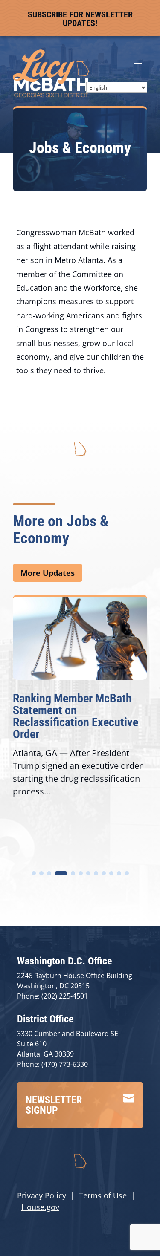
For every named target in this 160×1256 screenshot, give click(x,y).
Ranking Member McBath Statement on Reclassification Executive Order (75, 716)
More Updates (47, 573)
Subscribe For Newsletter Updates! (80, 18)
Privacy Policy (41, 1195)
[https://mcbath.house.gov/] (51, 94)
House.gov (40, 1207)
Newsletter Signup (54, 1105)
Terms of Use (103, 1195)
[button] (34, 873)
